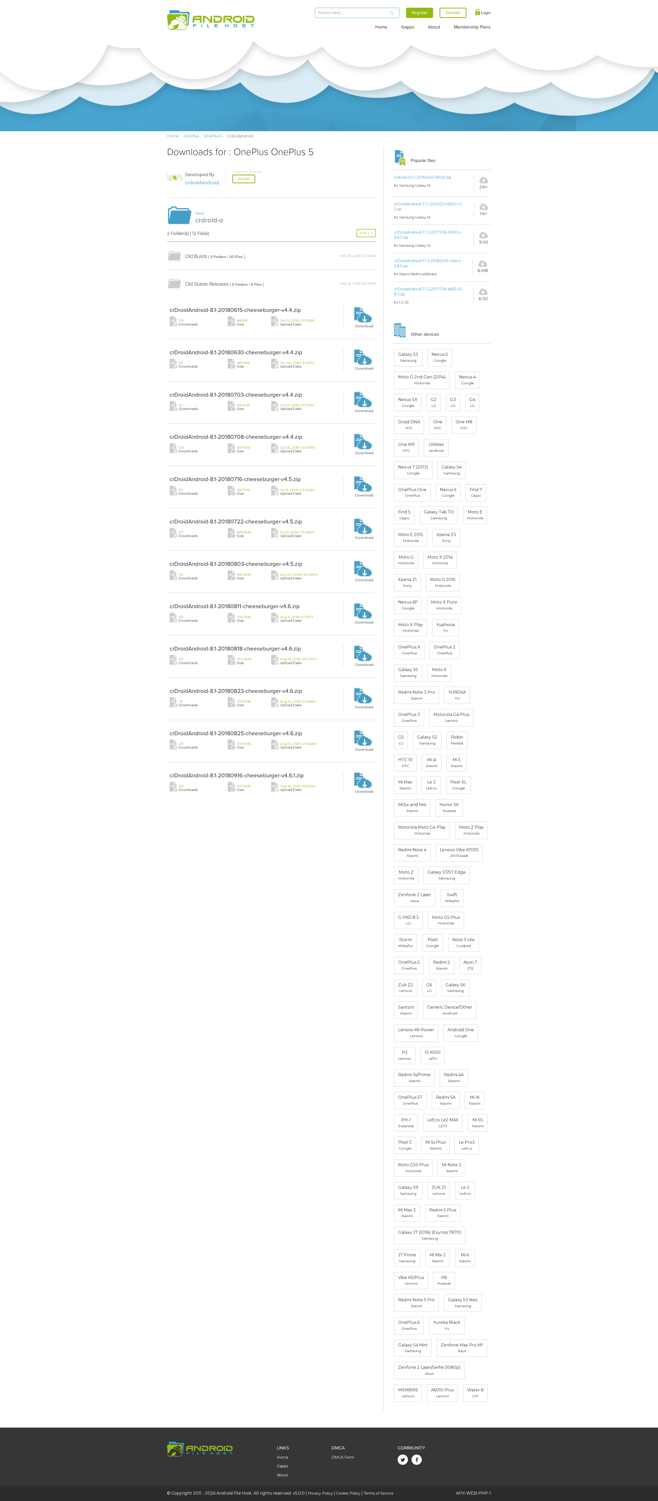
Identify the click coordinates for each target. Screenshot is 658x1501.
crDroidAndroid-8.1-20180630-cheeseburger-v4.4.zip (236, 352)
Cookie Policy (348, 1493)
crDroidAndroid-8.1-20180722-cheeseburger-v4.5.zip (236, 521)
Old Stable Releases (207, 284)
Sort (364, 233)
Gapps (407, 27)
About (434, 27)
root (199, 213)
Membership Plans (472, 27)
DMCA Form (343, 1457)
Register (420, 12)
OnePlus (191, 136)
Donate (244, 179)
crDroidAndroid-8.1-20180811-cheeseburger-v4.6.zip (235, 606)
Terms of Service (379, 1493)
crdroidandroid (202, 183)
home (173, 136)
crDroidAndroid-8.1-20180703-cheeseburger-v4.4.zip (236, 394)
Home (381, 27)
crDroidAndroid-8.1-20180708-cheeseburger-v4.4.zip (236, 436)
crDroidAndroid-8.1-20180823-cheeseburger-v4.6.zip (236, 690)
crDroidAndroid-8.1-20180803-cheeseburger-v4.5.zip (236, 563)
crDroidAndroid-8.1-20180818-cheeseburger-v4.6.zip (235, 648)
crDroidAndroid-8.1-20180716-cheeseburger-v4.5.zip (235, 479)
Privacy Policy (320, 1493)
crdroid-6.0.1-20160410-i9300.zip (422, 177)
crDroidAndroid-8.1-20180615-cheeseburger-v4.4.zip (235, 310)
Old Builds (196, 256)
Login (485, 12)
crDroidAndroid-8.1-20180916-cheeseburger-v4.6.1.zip (237, 775)
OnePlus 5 (213, 136)
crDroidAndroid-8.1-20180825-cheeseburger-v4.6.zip (236, 733)
